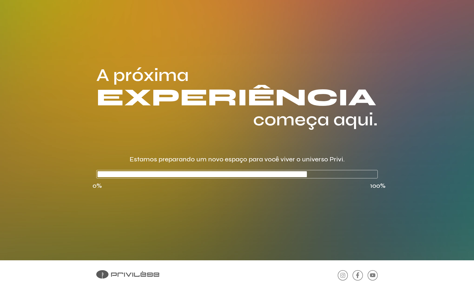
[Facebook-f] (358, 275)
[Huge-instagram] (343, 275)
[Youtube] (373, 275)
